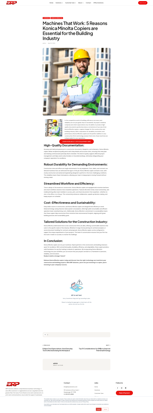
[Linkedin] (125, 388)
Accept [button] (98, 409)
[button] (46, 334)
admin (55, 363)
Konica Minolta (56, 18)
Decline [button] (105, 409)
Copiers (46, 18)
